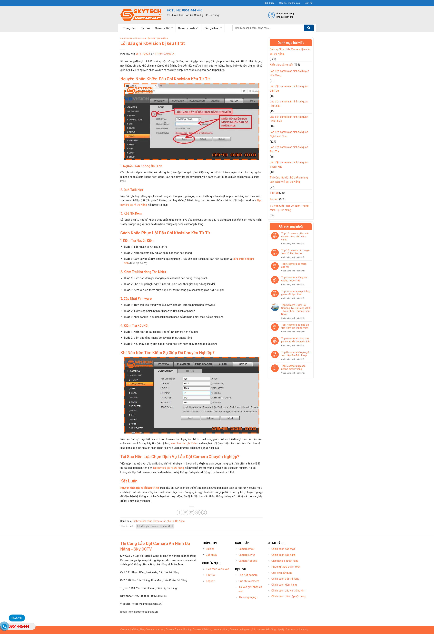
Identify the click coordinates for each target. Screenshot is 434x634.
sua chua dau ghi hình (183, 443)
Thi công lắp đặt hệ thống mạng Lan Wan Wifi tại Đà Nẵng (289, 180)
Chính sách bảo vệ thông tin (287, 590)
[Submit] (309, 28)
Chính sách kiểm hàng (284, 584)
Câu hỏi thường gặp (289, 2)
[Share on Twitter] (185, 512)
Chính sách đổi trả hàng (285, 578)
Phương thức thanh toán (285, 566)
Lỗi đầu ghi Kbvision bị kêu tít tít (155, 526)
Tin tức (274, 192)
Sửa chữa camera (249, 581)
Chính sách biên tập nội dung (288, 596)
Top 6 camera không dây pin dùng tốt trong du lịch (295, 340)
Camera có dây (187, 28)
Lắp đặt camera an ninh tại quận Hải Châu (289, 104)
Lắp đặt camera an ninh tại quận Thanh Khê (289, 164)
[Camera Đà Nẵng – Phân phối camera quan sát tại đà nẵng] (141, 15)
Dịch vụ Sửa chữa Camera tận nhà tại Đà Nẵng (144, 38)
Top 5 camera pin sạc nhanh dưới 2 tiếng (293, 367)
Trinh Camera (164, 53)
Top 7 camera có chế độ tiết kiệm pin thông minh (295, 326)
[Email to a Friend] (191, 512)
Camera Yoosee (248, 560)
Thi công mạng (247, 597)
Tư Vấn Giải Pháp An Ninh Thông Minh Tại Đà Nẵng (289, 208)
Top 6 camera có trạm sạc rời (294, 265)
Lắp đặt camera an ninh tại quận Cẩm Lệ (289, 88)
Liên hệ (308, 2)
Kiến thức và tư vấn (281, 64)
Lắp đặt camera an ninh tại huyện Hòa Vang (289, 73)
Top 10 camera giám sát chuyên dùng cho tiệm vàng (295, 236)
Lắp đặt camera (248, 575)
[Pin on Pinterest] (198, 512)
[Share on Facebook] (179, 512)
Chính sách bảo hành (283, 554)
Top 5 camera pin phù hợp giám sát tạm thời (295, 293)
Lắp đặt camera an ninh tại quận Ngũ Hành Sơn (289, 134)
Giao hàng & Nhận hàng (284, 560)
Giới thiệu (269, 2)
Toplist (274, 199)
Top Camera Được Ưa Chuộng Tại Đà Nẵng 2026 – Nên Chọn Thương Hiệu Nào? (295, 309)
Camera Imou (246, 549)
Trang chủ (129, 28)
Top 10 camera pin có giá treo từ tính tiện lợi (295, 252)
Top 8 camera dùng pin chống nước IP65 (294, 279)
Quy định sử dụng (281, 572)
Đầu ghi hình (211, 28)
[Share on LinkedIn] (204, 512)
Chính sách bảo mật (283, 549)
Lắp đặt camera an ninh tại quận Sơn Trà (289, 149)
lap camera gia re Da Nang (168, 467)
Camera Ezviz (247, 554)
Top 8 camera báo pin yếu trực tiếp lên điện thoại (295, 354)
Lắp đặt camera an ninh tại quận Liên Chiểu (289, 119)
